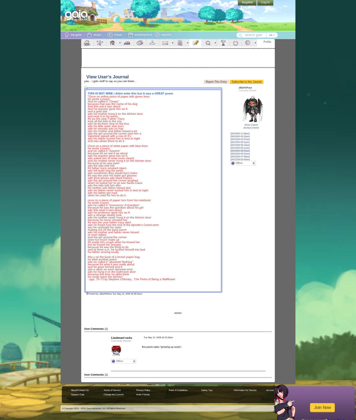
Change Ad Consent (114, 394)
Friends (180, 42)
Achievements (223, 42)
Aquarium (140, 42)
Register (247, 3)
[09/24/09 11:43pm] (240, 133)
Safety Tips (207, 390)
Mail (165, 42)
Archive (247, 127)
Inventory (152, 42)
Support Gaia (77, 394)
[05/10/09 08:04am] (240, 151)
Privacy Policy (143, 390)
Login (265, 3)
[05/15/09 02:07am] (240, 139)
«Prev (247, 125)
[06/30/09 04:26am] (240, 136)
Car (127, 42)
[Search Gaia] (240, 35)
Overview (87, 42)
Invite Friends (143, 394)
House (112, 42)
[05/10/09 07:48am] (240, 156)
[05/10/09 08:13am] (240, 145)
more (120, 42)
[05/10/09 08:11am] (240, 148)
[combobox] (257, 35)
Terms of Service (112, 390)
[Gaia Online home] (77, 15)
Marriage (235, 42)
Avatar (100, 42)
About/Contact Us (80, 390)
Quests (208, 42)
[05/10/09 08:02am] (240, 153)
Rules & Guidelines (178, 390)
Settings (248, 42)
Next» (255, 125)
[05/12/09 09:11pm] (240, 142)
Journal (195, 42)
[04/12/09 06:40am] (240, 159)
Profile (267, 41)
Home (256, 127)
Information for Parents (245, 390)
